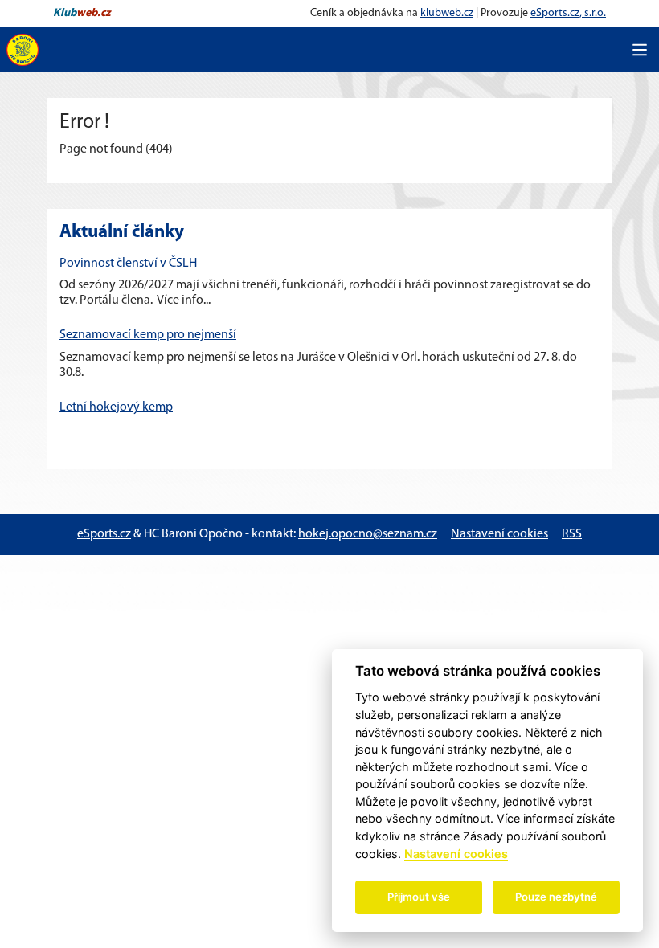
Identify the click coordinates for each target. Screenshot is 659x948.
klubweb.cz (446, 13)
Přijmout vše (418, 896)
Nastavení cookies (499, 534)
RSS (572, 534)
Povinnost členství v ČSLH (128, 263)
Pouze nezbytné (556, 896)
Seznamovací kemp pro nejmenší (147, 335)
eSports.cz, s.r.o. (568, 13)
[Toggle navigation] (640, 50)
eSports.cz (104, 534)
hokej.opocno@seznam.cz (367, 534)
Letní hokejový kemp (116, 407)
